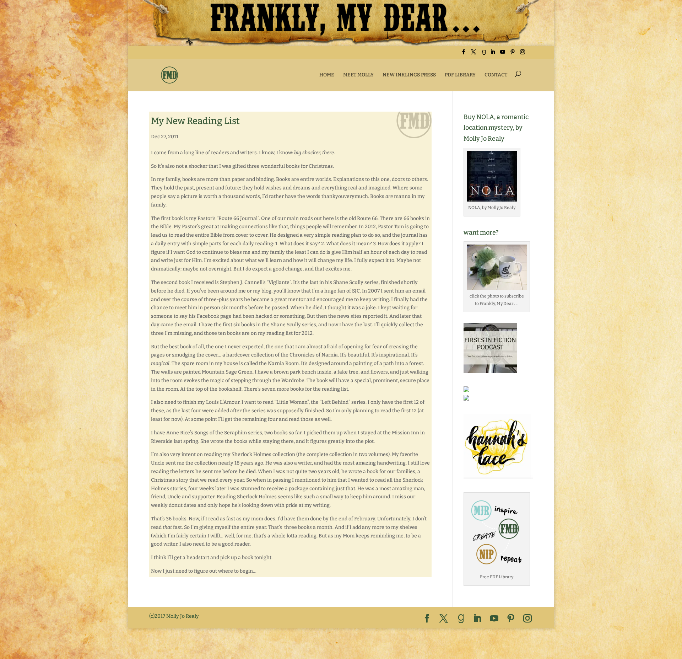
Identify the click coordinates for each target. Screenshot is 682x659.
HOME (326, 75)
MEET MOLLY (358, 75)
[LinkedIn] (492, 54)
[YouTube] (502, 54)
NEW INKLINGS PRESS (409, 75)
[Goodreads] (484, 54)
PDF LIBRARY (460, 75)
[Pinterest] (512, 54)
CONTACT (496, 75)
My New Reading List (195, 121)
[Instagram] (522, 54)
